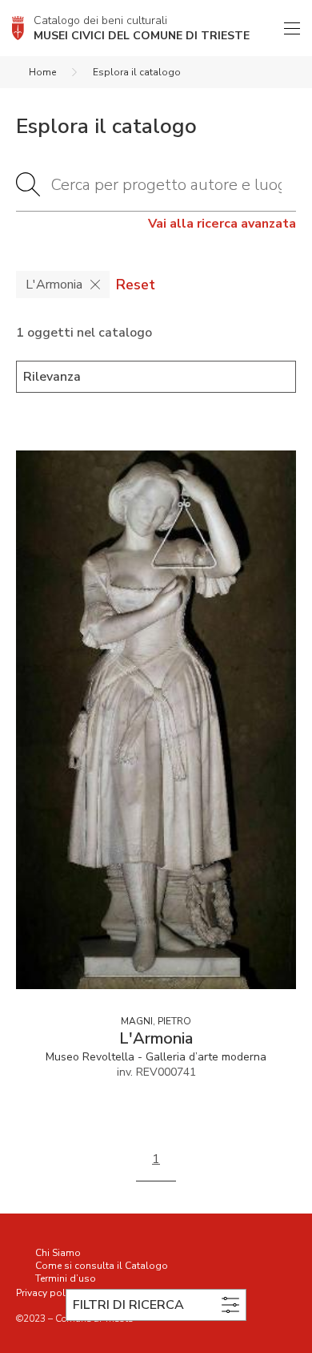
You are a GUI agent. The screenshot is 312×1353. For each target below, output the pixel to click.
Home (42, 72)
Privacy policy (47, 1292)
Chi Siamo (58, 1252)
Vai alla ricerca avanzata (222, 223)
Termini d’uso (65, 1278)
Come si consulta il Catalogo (101, 1265)
